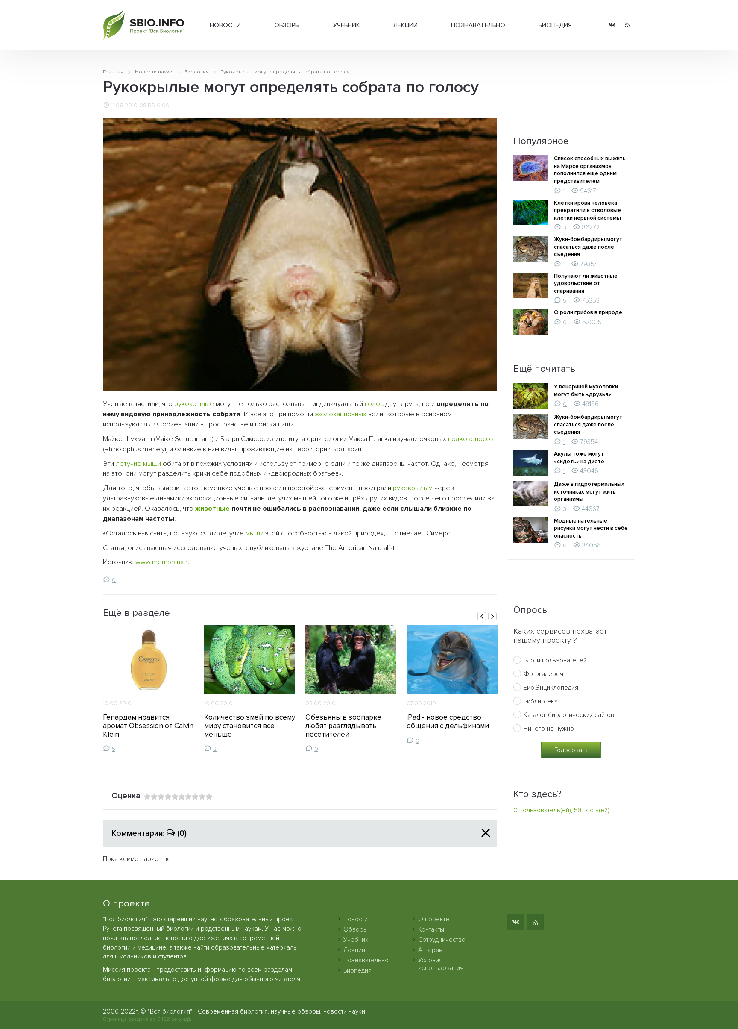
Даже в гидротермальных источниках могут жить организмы (589, 492)
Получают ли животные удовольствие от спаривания (586, 283)
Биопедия (555, 25)
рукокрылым (413, 488)
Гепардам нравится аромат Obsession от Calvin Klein (148, 726)
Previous (481, 616)
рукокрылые (194, 404)
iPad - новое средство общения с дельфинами (448, 721)
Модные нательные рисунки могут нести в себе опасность (591, 528)
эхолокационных (340, 414)
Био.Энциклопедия (551, 687)
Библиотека (541, 701)
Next (492, 616)
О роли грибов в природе (588, 312)
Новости (225, 25)
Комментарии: (149, 833)
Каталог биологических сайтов (569, 715)
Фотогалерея (543, 674)
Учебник (346, 25)
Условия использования (440, 964)
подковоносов (471, 439)
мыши (255, 533)
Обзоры (287, 25)
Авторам (430, 950)
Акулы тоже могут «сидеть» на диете (579, 457)
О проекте (433, 919)
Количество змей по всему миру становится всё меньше (249, 726)
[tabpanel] (148, 689)
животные (212, 508)
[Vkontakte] (612, 25)
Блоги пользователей (555, 660)
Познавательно (478, 25)
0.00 (163, 105)
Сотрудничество (442, 940)
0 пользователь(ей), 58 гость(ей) (561, 810)
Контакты (431, 929)
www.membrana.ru (163, 562)
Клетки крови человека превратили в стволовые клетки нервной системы (587, 210)
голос (374, 404)
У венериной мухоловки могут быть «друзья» (586, 390)
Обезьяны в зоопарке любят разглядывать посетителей (343, 726)
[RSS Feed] (627, 25)
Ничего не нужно (549, 728)
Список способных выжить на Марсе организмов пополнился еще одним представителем (590, 170)
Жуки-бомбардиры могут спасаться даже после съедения (588, 247)
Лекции (405, 25)
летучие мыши (138, 463)
